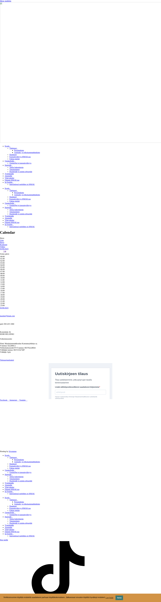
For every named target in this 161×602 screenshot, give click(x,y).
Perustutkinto (19, 150)
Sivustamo (13, 451)
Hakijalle (8, 165)
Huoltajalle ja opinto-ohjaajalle (20, 172)
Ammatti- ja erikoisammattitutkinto (27, 153)
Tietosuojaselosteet (7, 360)
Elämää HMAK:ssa (12, 180)
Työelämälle (9, 174)
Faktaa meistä (14, 159)
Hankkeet (13, 155)
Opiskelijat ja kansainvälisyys (20, 163)
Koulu (7, 146)
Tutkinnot (13, 148)
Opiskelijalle (9, 161)
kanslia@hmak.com (7, 316)
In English (8, 182)
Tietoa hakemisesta (16, 167)
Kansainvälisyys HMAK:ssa (20, 157)
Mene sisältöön (5, 1)
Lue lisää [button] (109, 598)
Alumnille (8, 176)
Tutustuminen (14, 170)
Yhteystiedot (9, 178)
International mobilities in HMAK (22, 184)
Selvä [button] (119, 598)
